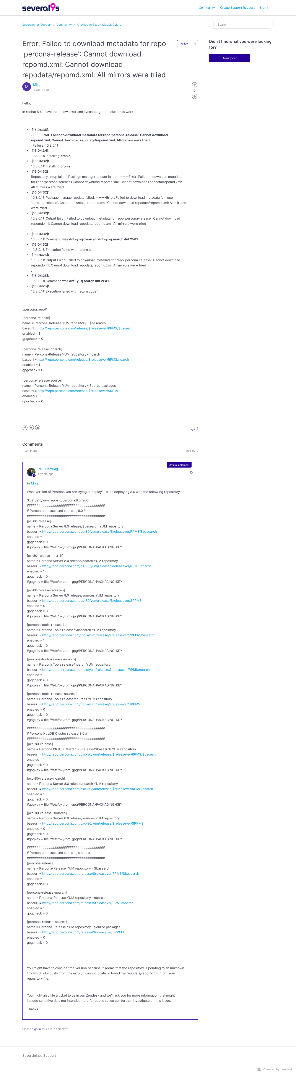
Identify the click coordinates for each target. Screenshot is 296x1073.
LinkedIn (37, 427)
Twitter (31, 427)
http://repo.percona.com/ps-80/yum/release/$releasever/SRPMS (92, 600)
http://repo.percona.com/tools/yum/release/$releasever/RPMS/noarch (96, 670)
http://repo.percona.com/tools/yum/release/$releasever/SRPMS (91, 704)
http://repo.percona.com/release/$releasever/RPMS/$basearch (86, 328)
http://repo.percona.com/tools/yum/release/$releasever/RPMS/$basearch (98, 635)
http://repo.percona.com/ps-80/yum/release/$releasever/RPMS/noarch (96, 566)
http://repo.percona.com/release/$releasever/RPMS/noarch (83, 359)
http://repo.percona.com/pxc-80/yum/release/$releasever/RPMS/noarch (97, 789)
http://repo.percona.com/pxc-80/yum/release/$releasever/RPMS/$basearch (100, 754)
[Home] (40, 10)
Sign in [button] (264, 7)
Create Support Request (237, 7)
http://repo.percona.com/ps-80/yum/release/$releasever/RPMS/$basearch (99, 531)
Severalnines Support (36, 24)
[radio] (194, 85)
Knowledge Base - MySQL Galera (99, 24)
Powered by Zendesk (278, 1069)
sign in (36, 1029)
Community (207, 7)
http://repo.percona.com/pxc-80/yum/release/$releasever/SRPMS (92, 823)
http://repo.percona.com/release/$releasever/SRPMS (78, 391)
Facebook (25, 427)
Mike (37, 85)
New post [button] (230, 58)
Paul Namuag (48, 469)
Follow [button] (185, 43)
